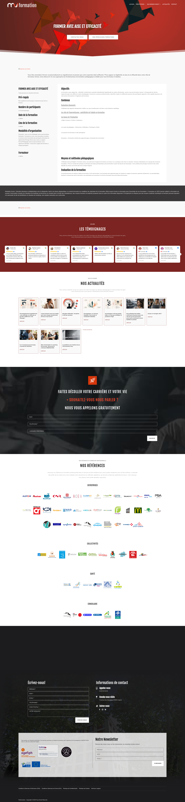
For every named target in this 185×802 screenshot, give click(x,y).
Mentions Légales (96, 788)
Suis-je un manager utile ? (155, 313)
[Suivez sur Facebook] (99, 709)
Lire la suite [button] (8, 260)
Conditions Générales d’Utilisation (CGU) (29, 788)
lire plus (22, 321)
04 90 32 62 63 (103, 691)
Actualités (166, 4)
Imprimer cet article (25, 69)
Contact (174, 4)
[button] (180, 254)
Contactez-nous (77, 37)
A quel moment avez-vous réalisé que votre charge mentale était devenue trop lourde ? (50, 315)
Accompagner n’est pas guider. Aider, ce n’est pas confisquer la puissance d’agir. (113, 315)
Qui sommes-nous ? (153, 4)
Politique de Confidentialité (70, 788)
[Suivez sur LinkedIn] (105, 709)
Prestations (140, 4)
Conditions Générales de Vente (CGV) (51, 788)
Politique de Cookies (84, 788)
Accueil (131, 4)
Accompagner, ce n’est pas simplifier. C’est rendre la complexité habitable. (91, 315)
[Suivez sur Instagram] (102, 709)
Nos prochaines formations (103, 37)
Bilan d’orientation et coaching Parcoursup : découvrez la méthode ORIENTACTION (49, 346)
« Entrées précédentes (87, 329)
